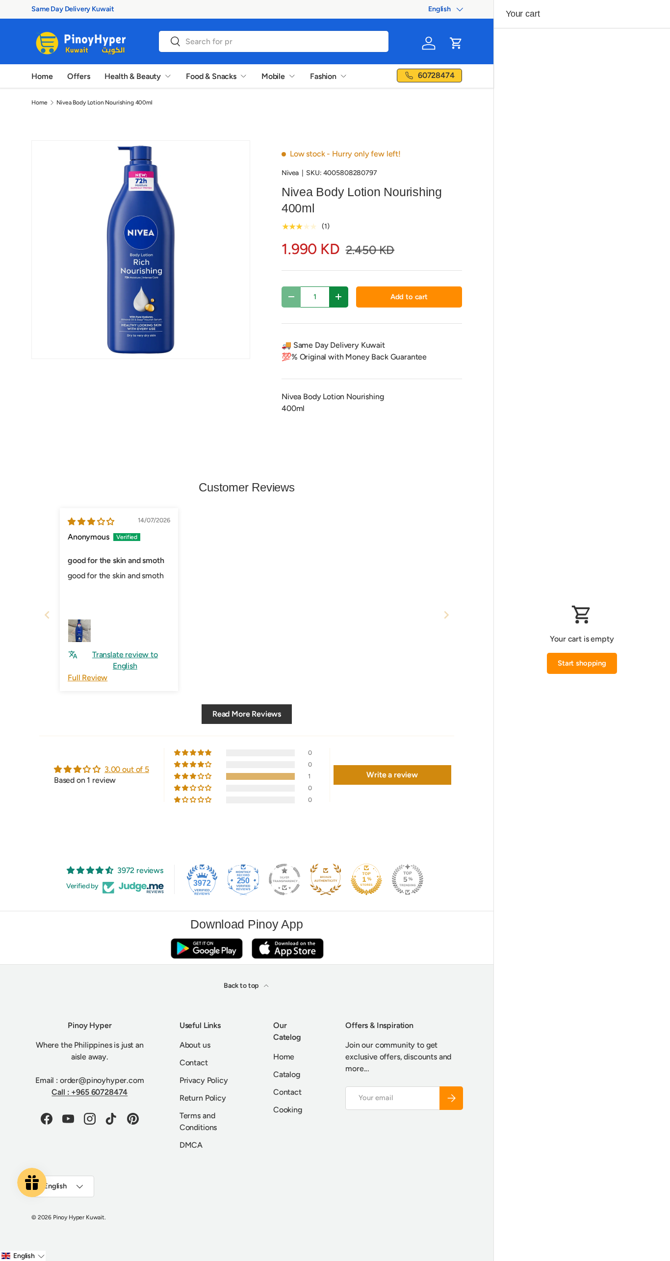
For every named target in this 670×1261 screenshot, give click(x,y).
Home (41, 76)
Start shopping (582, 663)
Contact (194, 1062)
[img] (91, 521)
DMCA (191, 1145)
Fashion (323, 76)
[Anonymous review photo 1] (79, 631)
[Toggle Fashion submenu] (343, 76)
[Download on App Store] (287, 948)
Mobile (273, 76)
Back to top (242, 985)
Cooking (287, 1109)
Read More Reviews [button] (246, 714)
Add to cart (409, 296)
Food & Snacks (211, 76)
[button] (456, 43)
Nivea (290, 173)
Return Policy (203, 1098)
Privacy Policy (204, 1080)
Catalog (286, 1074)
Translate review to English (125, 660)
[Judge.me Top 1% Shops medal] (366, 879)
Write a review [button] (392, 774)
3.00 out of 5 (126, 769)
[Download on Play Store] (206, 948)
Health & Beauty (132, 76)
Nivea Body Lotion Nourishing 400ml (104, 102)
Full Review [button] (87, 677)
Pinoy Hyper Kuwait (78, 1217)
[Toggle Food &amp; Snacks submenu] (243, 76)
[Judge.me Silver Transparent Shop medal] (284, 879)
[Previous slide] (47, 615)
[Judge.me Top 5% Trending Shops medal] (407, 879)
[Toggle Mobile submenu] (292, 76)
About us (195, 1045)
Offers (78, 76)
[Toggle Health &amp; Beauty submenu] (168, 76)
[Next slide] (446, 615)
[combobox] (273, 41)
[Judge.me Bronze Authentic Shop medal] (325, 879)
